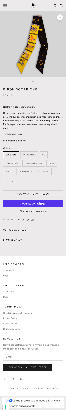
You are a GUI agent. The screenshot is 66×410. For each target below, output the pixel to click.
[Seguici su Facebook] (4, 379)
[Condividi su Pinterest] (28, 219)
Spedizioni (8, 270)
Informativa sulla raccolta (19, 406)
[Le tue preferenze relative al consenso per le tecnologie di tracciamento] (6, 407)
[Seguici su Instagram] (13, 379)
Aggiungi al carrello (33, 193)
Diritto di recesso (11, 328)
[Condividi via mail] (32, 219)
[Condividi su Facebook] (19, 219)
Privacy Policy (10, 318)
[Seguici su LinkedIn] (21, 379)
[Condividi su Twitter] (23, 219)
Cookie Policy (10, 323)
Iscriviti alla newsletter (27, 367)
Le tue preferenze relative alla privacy (36, 400)
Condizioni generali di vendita (17, 313)
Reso (5, 275)
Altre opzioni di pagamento (33, 211)
